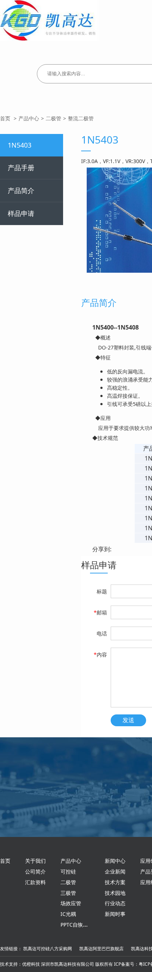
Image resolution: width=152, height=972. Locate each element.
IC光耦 (68, 913)
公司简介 (35, 871)
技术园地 (115, 892)
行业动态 (115, 903)
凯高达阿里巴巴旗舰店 (101, 948)
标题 (102, 591)
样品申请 (21, 213)
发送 (128, 720)
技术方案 (115, 882)
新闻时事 (115, 913)
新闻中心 (115, 860)
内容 (100, 654)
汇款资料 (35, 882)
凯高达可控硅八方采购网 (47, 948)
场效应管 (71, 903)
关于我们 (35, 860)
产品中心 (28, 118)
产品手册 (21, 167)
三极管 (68, 892)
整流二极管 (81, 118)
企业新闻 (115, 871)
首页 (5, 118)
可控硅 (68, 871)
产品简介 (21, 190)
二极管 (53, 118)
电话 (102, 633)
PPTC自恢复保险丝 (82, 924)
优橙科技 (31, 964)
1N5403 (19, 145)
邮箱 (100, 612)
